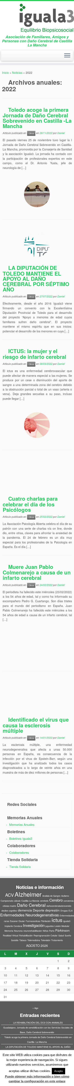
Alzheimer (28, 894)
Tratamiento (57, 940)
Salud (61, 935)
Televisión (45, 940)
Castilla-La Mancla (30, 900)
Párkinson (62, 930)
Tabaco (23, 940)
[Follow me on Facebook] (8, 57)
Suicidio (14, 940)
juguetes (49, 926)
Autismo (65, 895)
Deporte (38, 910)
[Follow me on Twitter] (4, 57)
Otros (31, 133)
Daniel (61, 133)
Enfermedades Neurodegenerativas (29, 914)
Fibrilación (46, 921)
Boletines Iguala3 (20, 838)
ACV (9, 895)
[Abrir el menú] (67, 56)
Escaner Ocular (17, 921)
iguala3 (66, 921)
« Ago (35, 1008)
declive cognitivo (9, 910)
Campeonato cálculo (11, 900)
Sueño (68, 935)
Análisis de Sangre (51, 895)
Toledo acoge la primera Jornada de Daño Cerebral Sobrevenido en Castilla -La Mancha (37, 118)
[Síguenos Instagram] (11, 57)
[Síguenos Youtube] (15, 57)
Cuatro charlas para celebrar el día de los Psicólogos (30, 504)
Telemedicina (33, 940)
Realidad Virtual (10, 935)
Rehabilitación (26, 935)
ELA (70, 910)
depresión (52, 910)
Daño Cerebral (31, 905)
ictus (57, 919)
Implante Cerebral (13, 926)
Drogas (64, 910)
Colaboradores (19, 852)
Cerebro (56, 900)
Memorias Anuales (22, 824)
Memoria (9, 930)
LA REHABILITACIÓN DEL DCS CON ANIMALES (38, 1022)
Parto (51, 930)
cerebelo (44, 900)
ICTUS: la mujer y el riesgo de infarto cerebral (34, 353)
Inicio (5, 72)
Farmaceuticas (33, 921)
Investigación (34, 925)
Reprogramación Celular (46, 935)
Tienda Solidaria (20, 866)
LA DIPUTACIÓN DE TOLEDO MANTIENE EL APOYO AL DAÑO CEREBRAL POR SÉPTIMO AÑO (36, 278)
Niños (45, 930)
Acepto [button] (58, 1071)
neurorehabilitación (32, 930)
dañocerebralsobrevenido (58, 905)
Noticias (17, 72)
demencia (25, 910)
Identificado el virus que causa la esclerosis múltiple (36, 725)
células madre (9, 905)
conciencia (69, 900)
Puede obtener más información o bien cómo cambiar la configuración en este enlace (37, 1079)
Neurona (18, 930)
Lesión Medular (61, 926)
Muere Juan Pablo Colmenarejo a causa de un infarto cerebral (37, 572)
